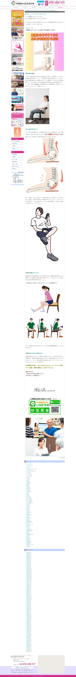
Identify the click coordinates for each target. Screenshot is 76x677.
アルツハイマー (29, 465)
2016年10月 (28, 645)
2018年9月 (28, 629)
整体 (27, 509)
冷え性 (28, 487)
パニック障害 (29, 475)
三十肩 (28, 478)
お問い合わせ (60, 7)
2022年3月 (28, 593)
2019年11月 (28, 616)
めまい (28, 477)
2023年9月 (28, 573)
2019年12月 (28, 615)
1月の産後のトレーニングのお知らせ (31, 10)
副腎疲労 (28, 488)
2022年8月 (28, 587)
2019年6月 (28, 621)
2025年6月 (28, 552)
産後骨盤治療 (29, 522)
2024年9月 (28, 558)
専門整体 (27, 672)
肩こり (28, 528)
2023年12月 (28, 569)
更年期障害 (28, 514)
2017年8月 (28, 637)
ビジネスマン (29, 476)
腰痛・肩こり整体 (15, 166)
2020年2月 (28, 614)
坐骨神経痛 (28, 491)
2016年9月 (28, 646)
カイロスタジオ (29, 470)
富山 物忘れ (29, 499)
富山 (27, 496)
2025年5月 (28, 553)
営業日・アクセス (51, 7)
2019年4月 (28, 624)
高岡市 (28, 543)
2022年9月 (28, 585)
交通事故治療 (15, 143)
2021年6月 (28, 604)
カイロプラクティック (30, 471)
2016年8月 (28, 647)
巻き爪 (28, 507)
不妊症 (28, 481)
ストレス (28, 472)
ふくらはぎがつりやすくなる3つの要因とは (48, 10)
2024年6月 (28, 562)
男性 (27, 523)
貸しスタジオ (31, 672)
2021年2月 (28, 605)
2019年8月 (28, 619)
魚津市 (28, 545)
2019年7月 (28, 620)
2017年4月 (28, 641)
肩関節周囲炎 (29, 530)
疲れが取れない (29, 524)
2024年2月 (28, 567)
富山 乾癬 (28, 497)
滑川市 (28, 518)
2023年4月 (28, 579)
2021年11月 (28, 598)
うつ (27, 467)
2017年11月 (28, 635)
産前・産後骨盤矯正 (16, 141)
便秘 (27, 485)
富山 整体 (28, 498)
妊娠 (27, 493)
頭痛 (27, 539)
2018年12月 (28, 626)
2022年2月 (28, 594)
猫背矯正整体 (15, 161)
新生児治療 (28, 512)
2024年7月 (28, 561)
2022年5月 (28, 590)
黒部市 (28, 546)
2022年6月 (28, 589)
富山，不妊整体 (29, 502)
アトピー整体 (15, 159)
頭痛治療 (28, 540)
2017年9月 (28, 636)
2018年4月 (28, 632)
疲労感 (28, 525)
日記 (27, 513)
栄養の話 (28, 517)
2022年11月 (28, 584)
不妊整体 (24, 672)
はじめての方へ (15, 7)
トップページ (13, 669)
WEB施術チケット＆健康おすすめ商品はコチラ (22, 667)
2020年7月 (28, 610)
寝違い (28, 504)
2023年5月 (28, 578)
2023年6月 (28, 577)
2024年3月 (28, 566)
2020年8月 (28, 609)
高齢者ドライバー (29, 544)
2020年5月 (28, 613)
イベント (28, 466)
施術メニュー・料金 (42, 7)
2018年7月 (28, 631)
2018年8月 (28, 630)
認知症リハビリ (15, 148)
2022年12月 (28, 583)
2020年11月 (28, 608)
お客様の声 (33, 7)
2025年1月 (28, 556)
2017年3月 (28, 642)
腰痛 (27, 533)
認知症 (28, 535)
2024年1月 (28, 568)
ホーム (39, 10)
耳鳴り (28, 527)
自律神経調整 (15, 154)
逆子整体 (28, 538)
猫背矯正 (28, 520)
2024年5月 (28, 563)
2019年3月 (28, 625)
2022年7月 (28, 588)
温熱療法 (14, 168)
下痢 (27, 480)
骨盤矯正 (14, 156)
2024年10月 (28, 557)
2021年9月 (28, 600)
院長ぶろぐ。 (31, 670)
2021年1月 (28, 606)
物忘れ (28, 519)
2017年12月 (28, 634)
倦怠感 (28, 486)
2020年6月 (28, 611)
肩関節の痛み (29, 529)
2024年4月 (28, 564)
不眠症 (28, 482)
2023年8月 (28, 574)
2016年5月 (28, 651)
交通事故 (28, 483)
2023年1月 (28, 582)
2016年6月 (28, 650)
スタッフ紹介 (25, 7)
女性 (27, 492)
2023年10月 (28, 572)
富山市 (28, 503)
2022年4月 (28, 592)
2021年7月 (28, 603)
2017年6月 (28, 640)
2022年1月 (28, 595)
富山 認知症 (29, 501)
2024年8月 (28, 559)
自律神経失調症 (29, 534)
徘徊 (27, 508)
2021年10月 (28, 599)
